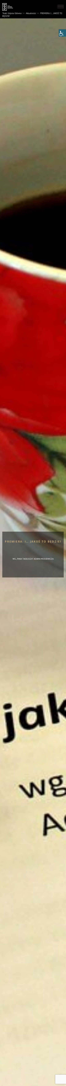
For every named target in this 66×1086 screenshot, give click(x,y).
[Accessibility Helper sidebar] (62, 33)
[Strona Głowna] (9, 7)
